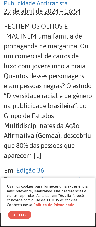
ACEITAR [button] (19, 215)
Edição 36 (30, 170)
